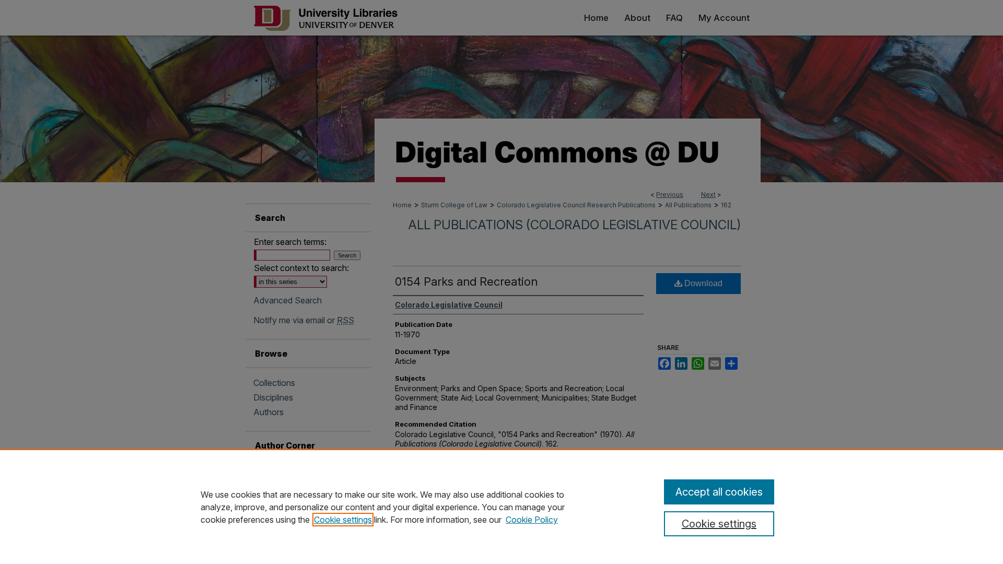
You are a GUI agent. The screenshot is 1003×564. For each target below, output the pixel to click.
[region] (501, 506)
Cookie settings (343, 519)
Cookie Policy (532, 519)
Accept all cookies (719, 492)
